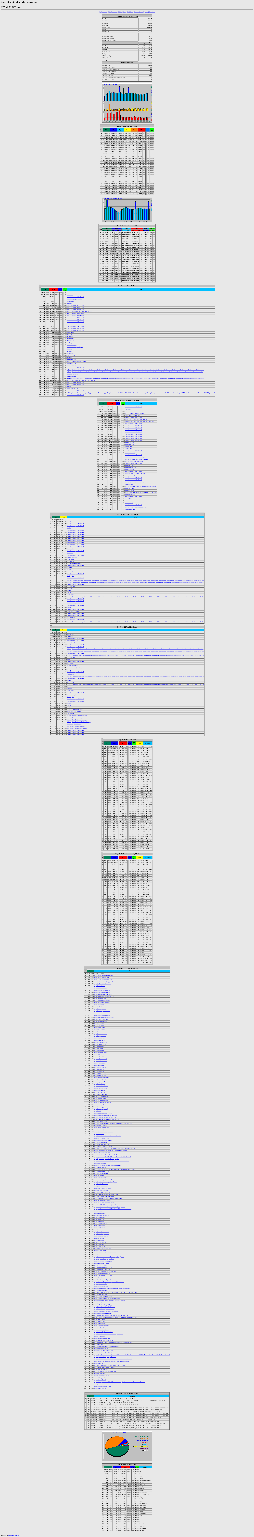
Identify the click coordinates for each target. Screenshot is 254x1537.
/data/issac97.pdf (71, 376)
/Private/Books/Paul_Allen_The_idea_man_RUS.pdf (81, 380)
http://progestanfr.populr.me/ (101, 1144)
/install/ (69, 703)
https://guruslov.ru (99, 1221)
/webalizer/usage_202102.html (75, 330)
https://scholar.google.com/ (101, 1325)
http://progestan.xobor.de (101, 1142)
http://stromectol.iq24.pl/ (101, 1167)
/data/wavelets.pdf (130, 453)
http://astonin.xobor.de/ (100, 1294)
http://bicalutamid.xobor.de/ (101, 1375)
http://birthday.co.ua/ (99, 1040)
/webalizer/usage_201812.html (133, 496)
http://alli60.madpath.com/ (101, 1121)
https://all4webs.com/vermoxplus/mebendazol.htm (107, 1136)
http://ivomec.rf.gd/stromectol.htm (103, 1332)
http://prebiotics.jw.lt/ (100, 1302)
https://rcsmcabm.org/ (100, 998)
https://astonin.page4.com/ (101, 1286)
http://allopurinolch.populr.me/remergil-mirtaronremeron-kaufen (111, 1277)
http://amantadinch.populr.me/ (102, 1269)
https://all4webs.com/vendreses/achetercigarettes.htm (108, 1334)
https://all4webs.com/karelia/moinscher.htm (106, 1352)
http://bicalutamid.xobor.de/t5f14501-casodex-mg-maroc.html (110, 1150)
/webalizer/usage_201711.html (75, 699)
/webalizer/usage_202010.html (75, 305)
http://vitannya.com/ (99, 1023)
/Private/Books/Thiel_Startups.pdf (134, 461)
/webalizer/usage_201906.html (75, 307)
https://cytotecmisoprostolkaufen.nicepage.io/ (106, 1159)
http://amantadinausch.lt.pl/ (101, 1171)
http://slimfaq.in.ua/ (99, 1213)
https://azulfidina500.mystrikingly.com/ (105, 1205)
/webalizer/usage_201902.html (75, 328)
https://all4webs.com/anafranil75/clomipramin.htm (107, 1165)
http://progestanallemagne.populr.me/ (104, 1259)
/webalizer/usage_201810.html (133, 505)
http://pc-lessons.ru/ (99, 1373)
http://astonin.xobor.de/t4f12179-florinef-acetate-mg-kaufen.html (111, 1315)
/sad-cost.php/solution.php (74, 711)
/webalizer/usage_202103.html (75, 320)
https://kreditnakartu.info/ (101, 1184)
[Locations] (152, 12)
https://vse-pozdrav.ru (100, 1242)
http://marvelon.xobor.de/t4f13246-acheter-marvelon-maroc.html (111, 1161)
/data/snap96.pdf (129, 469)
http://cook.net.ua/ (99, 1050)
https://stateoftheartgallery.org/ (102, 1015)
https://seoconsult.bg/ (100, 1098)
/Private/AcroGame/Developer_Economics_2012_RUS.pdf (141, 492)
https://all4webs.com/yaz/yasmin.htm (104, 1309)
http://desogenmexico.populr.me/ (103, 1140)
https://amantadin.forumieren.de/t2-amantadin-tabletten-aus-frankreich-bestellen (115, 1317)
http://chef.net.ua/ (99, 1046)
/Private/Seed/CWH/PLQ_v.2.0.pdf (134, 482)
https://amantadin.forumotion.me (103, 1296)
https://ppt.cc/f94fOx (99, 1319)
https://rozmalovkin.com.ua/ (101, 1232)
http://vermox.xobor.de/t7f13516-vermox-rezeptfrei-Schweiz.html (111, 1361)
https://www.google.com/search (102, 1188)
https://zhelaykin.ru (99, 1246)
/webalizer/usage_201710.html (75, 297)
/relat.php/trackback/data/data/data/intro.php (79, 722)
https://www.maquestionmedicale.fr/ (103, 975)
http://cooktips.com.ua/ (100, 1059)
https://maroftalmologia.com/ (102, 1002)
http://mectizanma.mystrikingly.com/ (104, 1196)
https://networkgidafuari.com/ (102, 1011)
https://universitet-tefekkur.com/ (102, 984)
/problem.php (70, 338)
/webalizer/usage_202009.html (75, 324)
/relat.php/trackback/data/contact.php (77, 720)
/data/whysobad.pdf (72, 388)
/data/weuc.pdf (129, 503)
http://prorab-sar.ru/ (99, 1384)
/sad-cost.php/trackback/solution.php (77, 728)
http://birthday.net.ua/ (100, 1044)
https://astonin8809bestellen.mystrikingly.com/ (107, 1298)
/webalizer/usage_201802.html (75, 384)
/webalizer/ (70, 295)
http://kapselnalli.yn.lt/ (100, 1163)
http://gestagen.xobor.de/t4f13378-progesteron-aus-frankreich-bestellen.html (114, 1148)
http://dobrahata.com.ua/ (100, 1061)
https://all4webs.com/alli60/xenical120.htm (106, 1194)
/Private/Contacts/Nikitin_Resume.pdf (135, 507)
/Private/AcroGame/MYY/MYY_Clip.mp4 (136, 459)
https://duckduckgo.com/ (101, 1369)
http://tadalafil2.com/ (100, 1079)
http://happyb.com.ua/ (100, 1036)
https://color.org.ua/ (99, 1217)
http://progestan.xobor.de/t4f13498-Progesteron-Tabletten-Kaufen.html (113, 1123)
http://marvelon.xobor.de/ (101, 1190)
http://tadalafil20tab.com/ (101, 1086)
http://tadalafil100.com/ (100, 1125)
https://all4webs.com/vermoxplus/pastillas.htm (106, 1119)
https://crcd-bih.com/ (99, 986)
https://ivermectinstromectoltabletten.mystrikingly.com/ (109, 1257)
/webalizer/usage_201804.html (75, 619)
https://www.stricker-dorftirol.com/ (103, 994)
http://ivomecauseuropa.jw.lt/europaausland (106, 1311)
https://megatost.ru (99, 1175)
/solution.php (70, 353)
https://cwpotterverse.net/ (101, 1019)
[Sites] (131, 12)
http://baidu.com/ (98, 1344)
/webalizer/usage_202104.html (75, 326)
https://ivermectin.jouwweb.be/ (102, 1255)
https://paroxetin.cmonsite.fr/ (102, 1273)
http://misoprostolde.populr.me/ (102, 1290)
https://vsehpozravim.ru (100, 1244)
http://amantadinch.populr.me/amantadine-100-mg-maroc (109, 1207)
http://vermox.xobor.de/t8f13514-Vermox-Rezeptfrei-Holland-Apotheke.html (115, 1169)
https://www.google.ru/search (102, 1129)
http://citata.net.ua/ (99, 1054)
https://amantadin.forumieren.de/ (103, 1386)
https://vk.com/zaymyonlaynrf (102, 1200)
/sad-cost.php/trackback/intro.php (76, 726)
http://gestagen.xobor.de (100, 1265)
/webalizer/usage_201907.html (75, 317)
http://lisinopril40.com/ (100, 1094)
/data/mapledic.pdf (130, 509)
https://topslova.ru (99, 1240)
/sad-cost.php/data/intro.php (74, 724)
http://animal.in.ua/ (99, 1069)
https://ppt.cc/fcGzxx (99, 1323)
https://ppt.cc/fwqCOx (100, 1388)
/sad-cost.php (70, 332)
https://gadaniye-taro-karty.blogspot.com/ (105, 1271)
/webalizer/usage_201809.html (75, 382)
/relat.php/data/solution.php (74, 717)
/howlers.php (70, 340)
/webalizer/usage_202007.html (75, 313)
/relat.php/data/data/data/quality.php (77, 715)
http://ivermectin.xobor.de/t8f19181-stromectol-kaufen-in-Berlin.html (113, 1359)
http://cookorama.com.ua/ (101, 1052)
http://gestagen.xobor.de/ (101, 1186)
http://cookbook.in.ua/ (100, 1057)
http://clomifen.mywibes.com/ (102, 1152)
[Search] (141, 12)
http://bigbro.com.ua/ (100, 1038)
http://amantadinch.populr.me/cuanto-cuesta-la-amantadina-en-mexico (113, 1342)
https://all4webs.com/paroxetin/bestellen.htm (106, 1154)
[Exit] (128, 12)
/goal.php (69, 357)
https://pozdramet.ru (99, 1225)
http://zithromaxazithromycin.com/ (103, 1132)
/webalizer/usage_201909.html (75, 309)
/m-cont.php (70, 336)
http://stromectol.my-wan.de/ (102, 1263)
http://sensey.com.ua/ (99, 1211)
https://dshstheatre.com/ (100, 1021)
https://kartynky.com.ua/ (100, 1223)
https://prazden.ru (99, 1230)
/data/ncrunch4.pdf (130, 465)
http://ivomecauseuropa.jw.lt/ (102, 1192)
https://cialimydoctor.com (101, 1100)
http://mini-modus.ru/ (100, 1380)
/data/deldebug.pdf (130, 494)
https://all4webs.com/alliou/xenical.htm (105, 1117)
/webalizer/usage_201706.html (75, 615)
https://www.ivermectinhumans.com (103, 1340)
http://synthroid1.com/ (100, 1075)
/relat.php (69, 349)
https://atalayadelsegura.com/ (102, 990)
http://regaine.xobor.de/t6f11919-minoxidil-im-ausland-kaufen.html (112, 1157)
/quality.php (70, 343)
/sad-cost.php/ (71, 617)
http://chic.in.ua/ (98, 1048)
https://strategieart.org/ (100, 1009)
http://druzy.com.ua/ (99, 1063)
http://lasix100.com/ (99, 1084)
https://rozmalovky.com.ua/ (101, 1234)
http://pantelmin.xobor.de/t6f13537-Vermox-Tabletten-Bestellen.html (112, 1209)
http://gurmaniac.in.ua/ (100, 1067)
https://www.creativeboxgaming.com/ (104, 1017)
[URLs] (120, 12)
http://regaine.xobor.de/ (100, 1284)
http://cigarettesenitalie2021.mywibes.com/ (105, 1115)
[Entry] (124, 12)
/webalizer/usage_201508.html (75, 730)
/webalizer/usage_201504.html (75, 368)
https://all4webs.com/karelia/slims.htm (104, 1307)
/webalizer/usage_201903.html (75, 605)
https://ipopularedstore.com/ (101, 1127)
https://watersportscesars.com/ (102, 1000)
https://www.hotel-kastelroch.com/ (103, 979)
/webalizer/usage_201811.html (75, 601)
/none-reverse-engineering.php (75, 347)
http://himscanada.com (100, 1250)
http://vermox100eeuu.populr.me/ (103, 1146)
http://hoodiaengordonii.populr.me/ (103, 1280)
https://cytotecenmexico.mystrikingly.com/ (105, 1182)
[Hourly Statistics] (113, 12)
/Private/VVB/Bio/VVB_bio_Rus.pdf (135, 473)
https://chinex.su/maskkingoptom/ (103, 981)
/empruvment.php (71, 345)
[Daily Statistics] (103, 12)
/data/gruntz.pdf (71, 363)
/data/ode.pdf (128, 446)
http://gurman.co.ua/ (99, 1027)
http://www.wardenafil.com (101, 1330)
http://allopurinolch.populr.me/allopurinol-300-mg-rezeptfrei (110, 1365)
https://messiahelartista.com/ (101, 977)
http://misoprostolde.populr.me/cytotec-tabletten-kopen (109, 1282)
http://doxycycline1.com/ (101, 1082)
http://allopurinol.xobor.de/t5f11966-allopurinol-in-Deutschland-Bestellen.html (115, 1292)
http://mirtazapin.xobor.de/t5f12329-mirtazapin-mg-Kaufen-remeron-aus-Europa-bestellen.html (119, 1382)
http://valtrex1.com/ (99, 1092)
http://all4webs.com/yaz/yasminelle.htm (105, 1371)
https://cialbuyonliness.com (101, 1104)
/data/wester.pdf (129, 484)
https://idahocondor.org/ (100, 988)
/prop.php (69, 351)
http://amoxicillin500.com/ (101, 1077)
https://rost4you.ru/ (99, 1004)
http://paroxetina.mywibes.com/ (102, 1248)
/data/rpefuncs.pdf (130, 476)
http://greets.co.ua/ (99, 1071)
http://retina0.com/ (99, 1134)
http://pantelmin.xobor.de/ (101, 1348)
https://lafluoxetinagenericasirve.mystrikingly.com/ (108, 1198)
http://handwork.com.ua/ (100, 1034)
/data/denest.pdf (71, 359)
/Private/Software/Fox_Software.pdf (76, 361)
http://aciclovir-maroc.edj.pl (101, 1215)
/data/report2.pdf (129, 490)
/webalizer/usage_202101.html (75, 315)
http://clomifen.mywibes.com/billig (103, 1179)
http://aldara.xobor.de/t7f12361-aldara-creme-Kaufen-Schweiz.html (112, 1288)
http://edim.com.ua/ (99, 1065)
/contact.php (70, 301)
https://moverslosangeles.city (102, 1338)
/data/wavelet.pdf (71, 365)
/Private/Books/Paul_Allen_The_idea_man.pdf (79, 311)
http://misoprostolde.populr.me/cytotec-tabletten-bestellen (110, 1300)
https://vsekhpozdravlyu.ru (101, 1327)
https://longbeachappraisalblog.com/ (104, 996)
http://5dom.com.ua (99, 1029)
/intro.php (69, 334)
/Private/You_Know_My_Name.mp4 (135, 457)
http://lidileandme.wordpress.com (103, 1113)
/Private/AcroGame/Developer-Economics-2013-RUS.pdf (140, 486)
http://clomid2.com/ (99, 1090)
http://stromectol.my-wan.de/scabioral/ (104, 1367)
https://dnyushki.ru (99, 1219)
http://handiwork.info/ (100, 1032)
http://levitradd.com (99, 1336)
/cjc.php (69, 386)
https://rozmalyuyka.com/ (101, 1236)
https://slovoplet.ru (99, 1238)
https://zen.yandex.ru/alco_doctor (103, 1275)
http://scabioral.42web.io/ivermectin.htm (105, 1252)
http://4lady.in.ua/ (99, 1025)
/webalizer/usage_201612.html (75, 613)
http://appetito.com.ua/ (100, 1073)
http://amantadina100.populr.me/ (103, 1267)
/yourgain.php (71, 355)
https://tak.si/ (97, 1111)
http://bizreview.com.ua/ (100, 1042)
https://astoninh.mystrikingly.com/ (103, 1261)
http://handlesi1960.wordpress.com (103, 1350)
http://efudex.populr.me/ (100, 1377)
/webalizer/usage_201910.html (75, 390)
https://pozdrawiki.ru (99, 1227)
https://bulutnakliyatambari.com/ (103, 1013)
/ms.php (69, 607)
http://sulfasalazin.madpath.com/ (103, 1313)
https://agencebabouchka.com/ (102, 992)
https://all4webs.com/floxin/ (101, 1138)
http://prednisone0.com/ (100, 1088)
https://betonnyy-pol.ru (100, 1107)
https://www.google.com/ (101, 1109)
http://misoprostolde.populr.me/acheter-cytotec (106, 1346)
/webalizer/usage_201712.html (75, 395)
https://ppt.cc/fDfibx (99, 1321)
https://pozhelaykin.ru (100, 1177)
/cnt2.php (69, 303)
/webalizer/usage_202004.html (75, 322)
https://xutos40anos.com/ (101, 1006)
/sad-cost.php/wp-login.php (74, 299)
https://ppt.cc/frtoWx (99, 1363)
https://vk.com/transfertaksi (101, 1096)
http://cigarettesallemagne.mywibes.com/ (105, 1357)
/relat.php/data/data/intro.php (75, 709)
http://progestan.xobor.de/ (101, 1173)
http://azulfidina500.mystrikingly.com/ (104, 1305)
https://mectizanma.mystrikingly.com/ (104, 1202)
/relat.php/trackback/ (72, 374)
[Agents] (146, 12)
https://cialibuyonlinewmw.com (102, 1102)
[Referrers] (136, 12)
